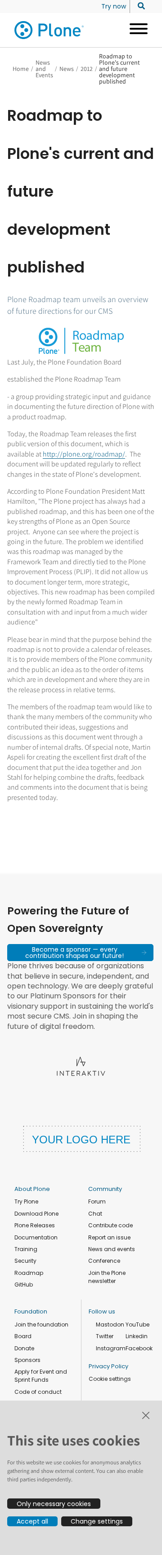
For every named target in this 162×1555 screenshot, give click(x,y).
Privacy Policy (108, 1366)
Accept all (32, 1521)
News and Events (44, 68)
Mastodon (110, 1324)
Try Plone (26, 1201)
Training (25, 1249)
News (66, 69)
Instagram (111, 1348)
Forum (97, 1201)
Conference (104, 1261)
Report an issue (109, 1237)
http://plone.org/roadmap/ (84, 454)
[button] (80, 952)
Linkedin (137, 1336)
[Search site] (139, 6)
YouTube (137, 1324)
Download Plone (36, 1213)
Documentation (36, 1237)
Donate (24, 1348)
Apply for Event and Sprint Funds (40, 1376)
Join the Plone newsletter (107, 1277)
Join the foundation (41, 1324)
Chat (95, 1213)
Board (23, 1336)
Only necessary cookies (54, 1503)
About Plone (32, 1189)
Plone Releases (34, 1225)
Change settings (97, 1521)
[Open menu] (135, 30)
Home (21, 69)
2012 (87, 69)
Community (105, 1189)
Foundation (30, 1311)
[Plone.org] (49, 30)
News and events (111, 1249)
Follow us (102, 1311)
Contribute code (110, 1225)
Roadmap (28, 1273)
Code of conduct (38, 1392)
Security (25, 1261)
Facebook (139, 1348)
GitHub (23, 1284)
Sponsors (27, 1360)
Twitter (104, 1336)
